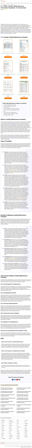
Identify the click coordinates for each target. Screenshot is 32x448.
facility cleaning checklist (17, 129)
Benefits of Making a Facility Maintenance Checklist (11, 108)
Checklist (3, 425)
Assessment (3, 438)
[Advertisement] (16, 16)
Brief (2, 436)
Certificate (10, 435)
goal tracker (3, 334)
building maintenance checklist (15, 124)
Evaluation (18, 433)
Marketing (3, 420)
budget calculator (15, 287)
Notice (18, 430)
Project (18, 435)
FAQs (4, 111)
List (17, 425)
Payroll (3, 428)
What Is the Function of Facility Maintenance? (10, 112)
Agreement (26, 423)
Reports (10, 428)
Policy (2, 435)
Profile (26, 433)
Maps (25, 428)
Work (10, 433)
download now (8, 77)
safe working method (22, 328)
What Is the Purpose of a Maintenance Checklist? (11, 113)
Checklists (4, 4)
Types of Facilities (6, 107)
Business (10, 420)
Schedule (26, 430)
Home (1, 4)
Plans (18, 420)
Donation (26, 435)
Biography (10, 425)
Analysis (10, 430)
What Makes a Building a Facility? (8, 114)
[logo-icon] (3, 443)
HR (2, 423)
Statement (3, 430)
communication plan (12, 258)
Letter (10, 423)
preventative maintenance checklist (22, 31)
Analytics (26, 425)
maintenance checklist (4, 33)
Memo (10, 438)
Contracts (26, 420)
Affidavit (18, 436)
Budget (3, 433)
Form (18, 423)
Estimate (18, 438)
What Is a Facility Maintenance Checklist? (10, 106)
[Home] (4, 1)
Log (17, 428)
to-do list (7, 222)
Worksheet (11, 436)
